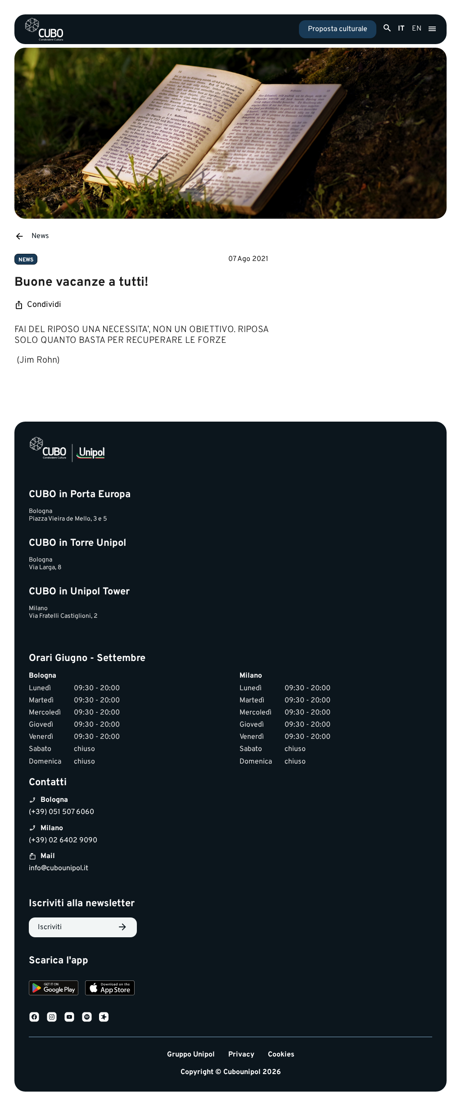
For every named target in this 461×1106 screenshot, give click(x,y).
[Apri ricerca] (387, 28)
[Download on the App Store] (110, 989)
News (40, 236)
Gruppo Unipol (191, 1055)
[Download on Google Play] (53, 989)
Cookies (281, 1055)
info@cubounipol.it (58, 868)
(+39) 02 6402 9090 (63, 840)
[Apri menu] (432, 29)
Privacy (241, 1055)
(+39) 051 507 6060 (61, 812)
